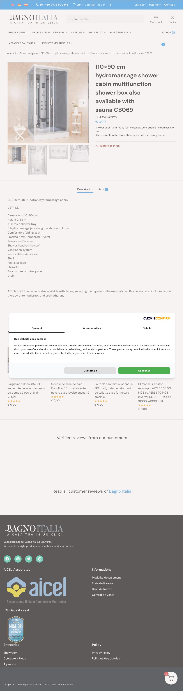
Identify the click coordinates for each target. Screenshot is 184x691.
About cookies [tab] (92, 328)
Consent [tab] (37, 328)
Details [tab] (147, 328)
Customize (90, 370)
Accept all (144, 370)
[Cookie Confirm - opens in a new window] (156, 318)
